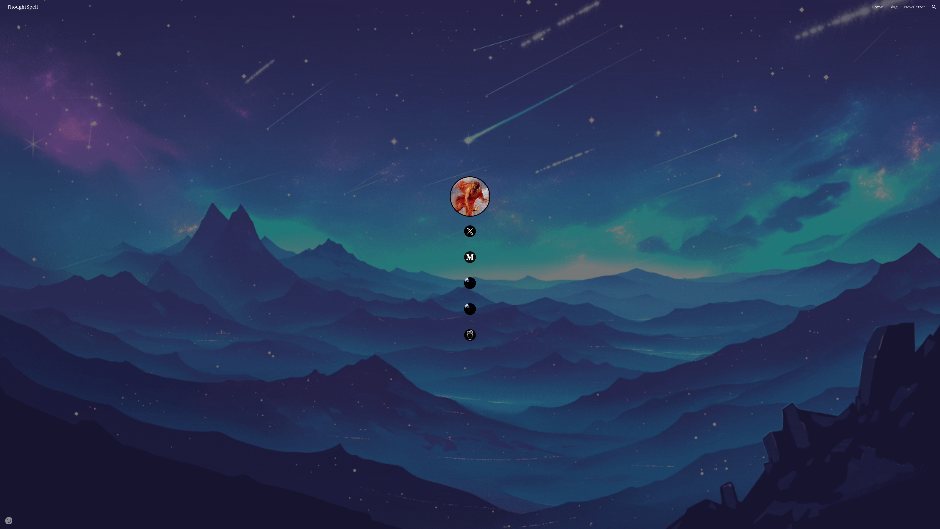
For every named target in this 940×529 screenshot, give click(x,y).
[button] (934, 7)
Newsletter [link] (914, 6)
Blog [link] (893, 6)
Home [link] (877, 6)
